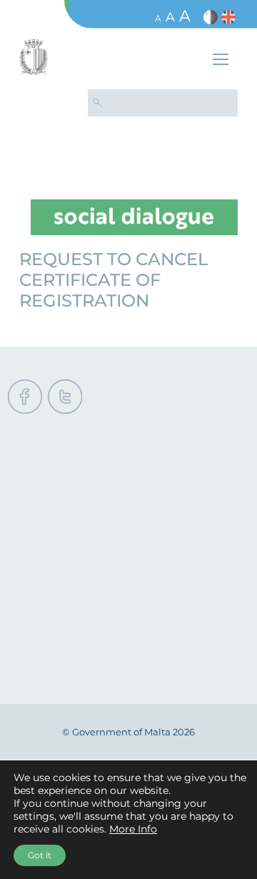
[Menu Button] (221, 61)
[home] (134, 216)
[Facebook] (25, 397)
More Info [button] (133, 829)
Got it (39, 855)
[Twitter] (65, 397)
